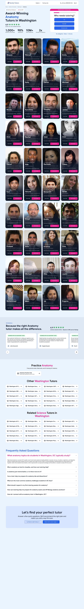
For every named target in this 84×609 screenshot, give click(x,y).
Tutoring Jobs (45, 3)
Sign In (75, 3)
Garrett (47, 55)
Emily (64, 55)
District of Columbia (12, 6)
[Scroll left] (7, 352)
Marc (27, 301)
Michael (65, 82)
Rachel (28, 137)
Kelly (27, 82)
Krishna (47, 246)
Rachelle (47, 164)
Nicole (9, 110)
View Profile (9, 61)
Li (7, 82)
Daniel (46, 82)
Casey (64, 164)
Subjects (37, 3)
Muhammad (11, 301)
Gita (64, 246)
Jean (46, 137)
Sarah (64, 191)
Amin (64, 219)
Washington (19, 6)
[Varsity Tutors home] (13, 3)
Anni (8, 137)
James (65, 110)
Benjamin (47, 192)
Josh (8, 219)
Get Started (17, 61)
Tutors (6, 6)
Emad (27, 219)
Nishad (28, 55)
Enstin (46, 219)
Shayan (10, 55)
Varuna (28, 191)
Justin (64, 274)
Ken (8, 192)
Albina (9, 274)
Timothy (47, 109)
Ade (27, 164)
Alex (64, 137)
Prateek (10, 246)
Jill (45, 301)
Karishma (29, 110)
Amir (27, 246)
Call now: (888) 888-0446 (67, 3)
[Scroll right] (76, 352)
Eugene (65, 301)
